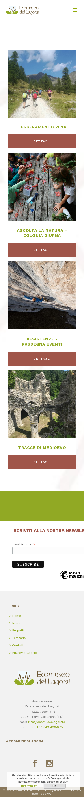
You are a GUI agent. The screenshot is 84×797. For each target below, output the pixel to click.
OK (54, 786)
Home (16, 615)
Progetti (18, 630)
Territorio (19, 638)
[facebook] (35, 763)
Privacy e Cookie (24, 652)
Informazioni (29, 785)
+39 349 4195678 (50, 727)
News (16, 623)
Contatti (18, 645)
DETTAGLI (42, 141)
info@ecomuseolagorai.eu (47, 722)
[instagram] (49, 763)
